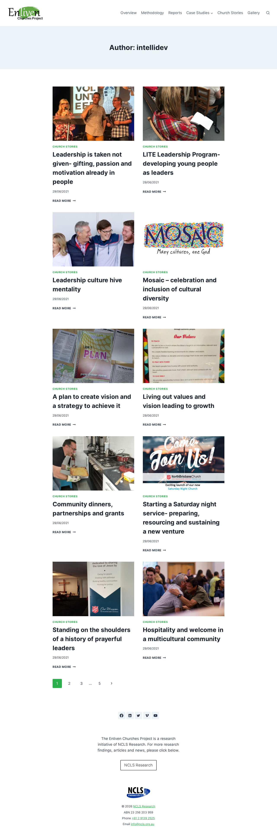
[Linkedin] (130, 715)
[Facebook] (121, 715)
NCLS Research (144, 806)
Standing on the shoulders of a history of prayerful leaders (91, 639)
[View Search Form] (268, 13)
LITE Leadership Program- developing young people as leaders (181, 163)
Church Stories (230, 13)
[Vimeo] (147, 715)
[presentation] (93, 114)
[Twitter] (138, 715)
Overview (129, 13)
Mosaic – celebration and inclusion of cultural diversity (180, 289)
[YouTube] (155, 715)
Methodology (152, 13)
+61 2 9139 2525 (143, 818)
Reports (175, 13)
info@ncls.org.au (142, 824)
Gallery (254, 13)
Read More (64, 200)
